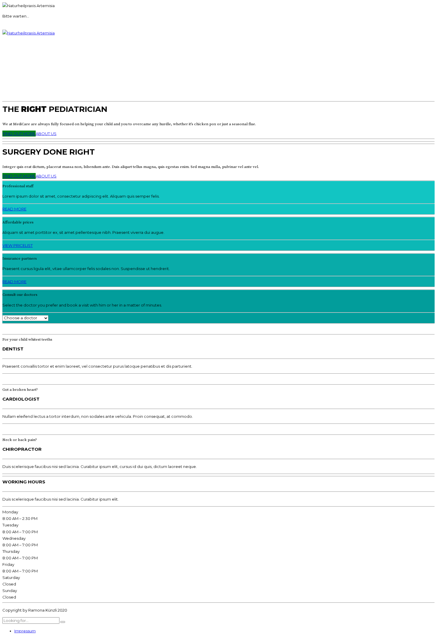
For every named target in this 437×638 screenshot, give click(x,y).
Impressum (25, 631)
